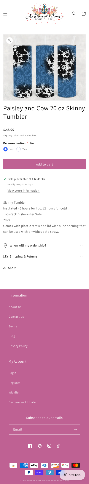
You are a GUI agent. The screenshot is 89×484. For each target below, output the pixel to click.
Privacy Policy (18, 346)
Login (12, 373)
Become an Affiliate (22, 402)
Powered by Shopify (60, 480)
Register (14, 383)
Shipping (7, 135)
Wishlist (14, 392)
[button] (5, 13)
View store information (24, 190)
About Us (15, 307)
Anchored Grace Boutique (39, 480)
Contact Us (16, 317)
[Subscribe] (75, 430)
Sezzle (13, 326)
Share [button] (12, 268)
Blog (12, 336)
